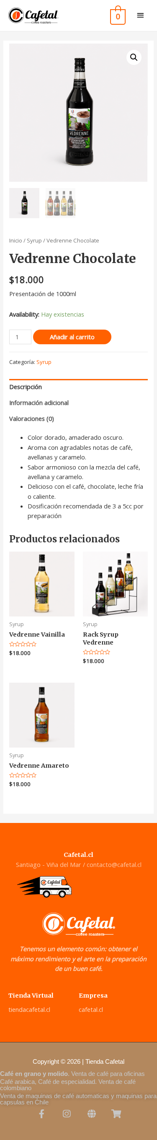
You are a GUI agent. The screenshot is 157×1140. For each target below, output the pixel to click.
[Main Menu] (140, 16)
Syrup (34, 240)
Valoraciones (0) (31, 418)
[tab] (78, 387)
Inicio (15, 240)
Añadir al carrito (72, 337)
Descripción (25, 386)
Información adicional (39, 402)
